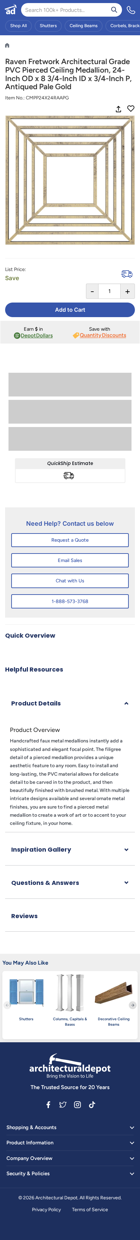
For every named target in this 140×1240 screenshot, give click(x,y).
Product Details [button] (36, 703)
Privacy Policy (46, 1210)
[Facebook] (48, 1104)
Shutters (48, 25)
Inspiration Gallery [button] (41, 849)
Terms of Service (90, 1210)
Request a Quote (70, 540)
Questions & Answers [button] (45, 882)
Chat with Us (70, 581)
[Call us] (131, 10)
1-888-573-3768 (70, 601)
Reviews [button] (24, 916)
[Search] (114, 10)
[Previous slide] (7, 1005)
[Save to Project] (131, 109)
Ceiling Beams (84, 25)
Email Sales (70, 560)
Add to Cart (70, 309)
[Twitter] (63, 1104)
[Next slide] (133, 1005)
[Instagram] (77, 1104)
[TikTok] (92, 1104)
